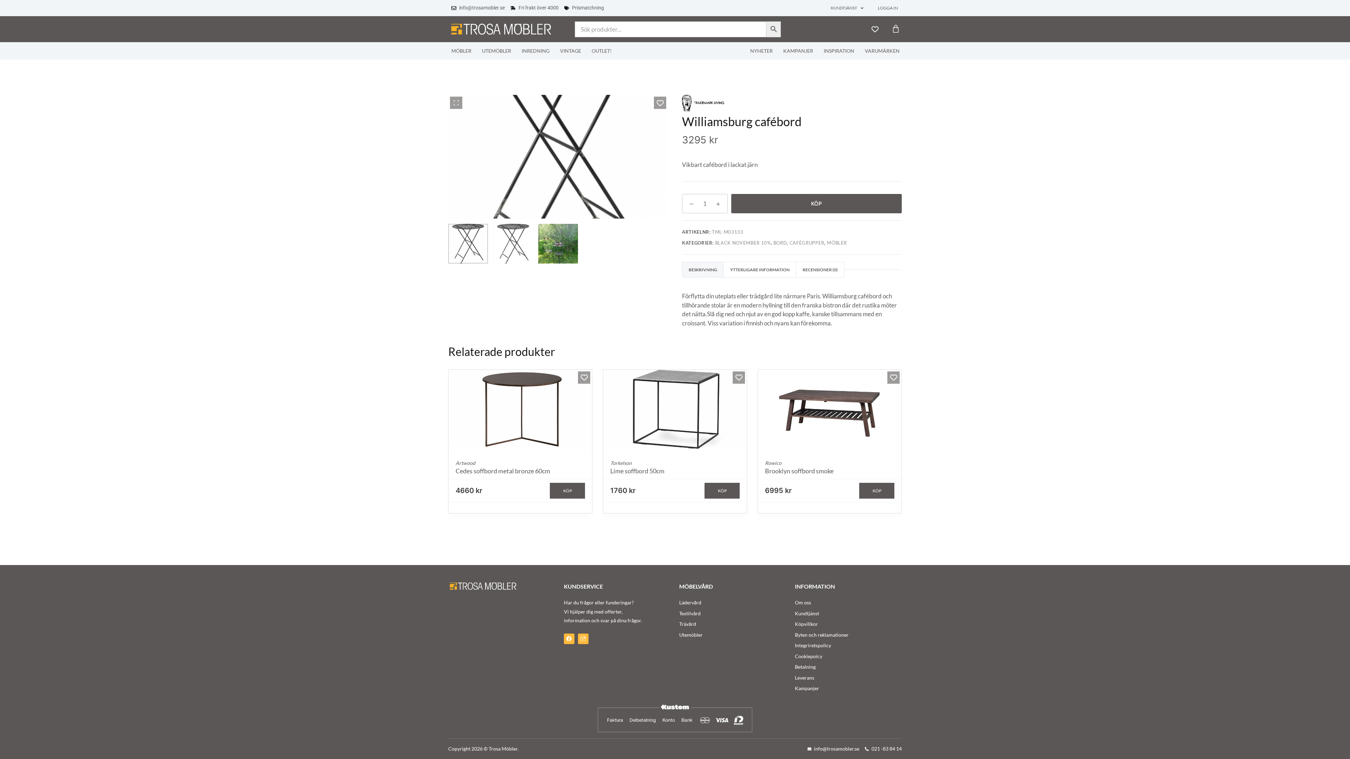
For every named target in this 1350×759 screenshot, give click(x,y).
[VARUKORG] (896, 29)
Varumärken (882, 51)
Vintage (570, 51)
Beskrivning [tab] (703, 269)
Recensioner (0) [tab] (820, 269)
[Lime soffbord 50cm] (675, 410)
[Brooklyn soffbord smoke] (829, 410)
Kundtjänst (844, 8)
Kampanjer (798, 51)
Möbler (461, 51)
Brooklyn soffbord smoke (799, 471)
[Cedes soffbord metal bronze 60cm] (520, 410)
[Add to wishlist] (660, 103)
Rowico (773, 463)
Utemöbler (496, 51)
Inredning (535, 51)
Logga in (888, 8)
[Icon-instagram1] (583, 639)
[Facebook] (569, 639)
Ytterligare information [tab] (760, 269)
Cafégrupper (807, 243)
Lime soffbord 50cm (637, 471)
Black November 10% (743, 243)
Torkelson (621, 463)
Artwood (465, 463)
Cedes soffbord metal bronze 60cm (503, 471)
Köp (816, 203)
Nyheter (761, 51)
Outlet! (602, 51)
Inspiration (839, 51)
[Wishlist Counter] (875, 29)
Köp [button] (567, 490)
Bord (780, 243)
